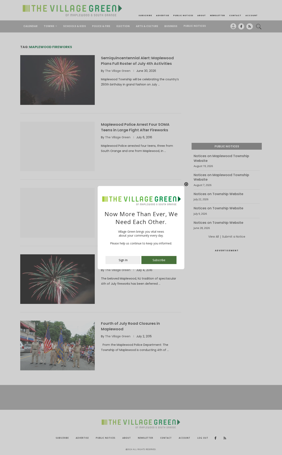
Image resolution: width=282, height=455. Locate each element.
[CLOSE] (186, 184)
